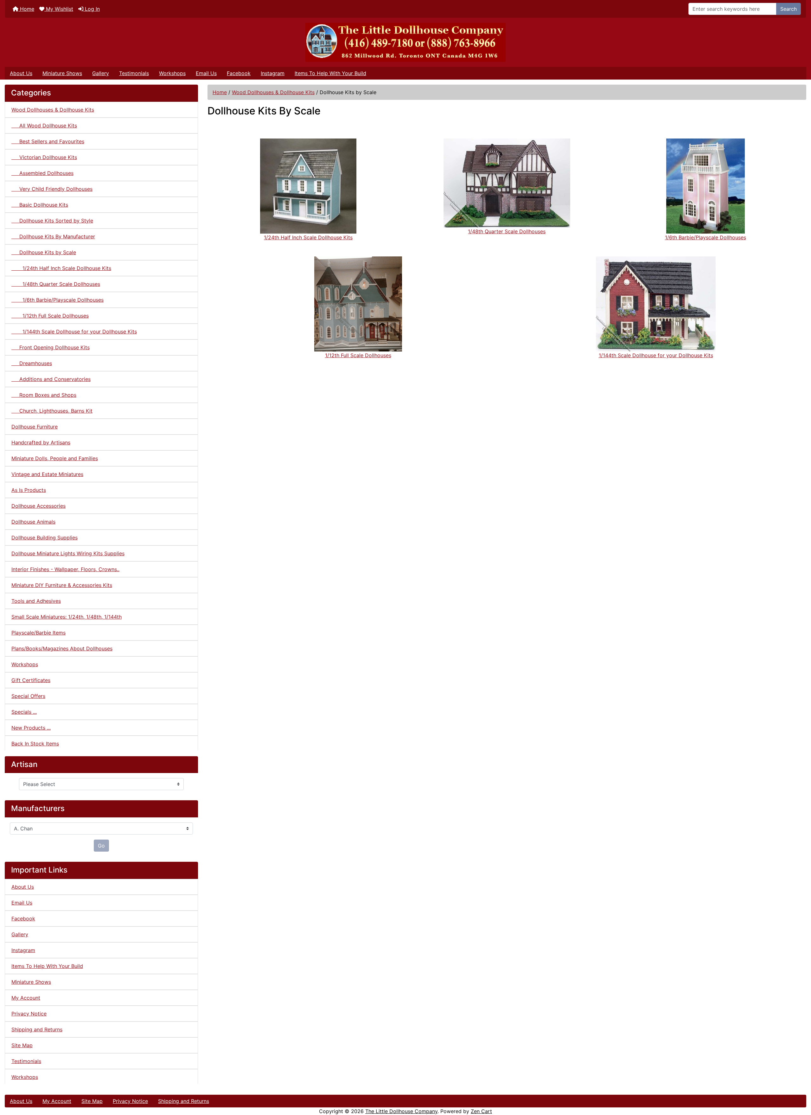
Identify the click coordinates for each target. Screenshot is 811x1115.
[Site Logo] (405, 42)
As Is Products (28, 490)
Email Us (206, 73)
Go (101, 845)
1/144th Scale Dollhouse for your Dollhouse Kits (74, 331)
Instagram (272, 73)
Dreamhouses (31, 363)
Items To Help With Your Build (330, 73)
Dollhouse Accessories (38, 506)
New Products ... (31, 728)
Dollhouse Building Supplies (44, 537)
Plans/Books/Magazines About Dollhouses (61, 648)
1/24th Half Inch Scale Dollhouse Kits (61, 268)
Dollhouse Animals (33, 522)
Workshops (172, 73)
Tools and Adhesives (36, 601)
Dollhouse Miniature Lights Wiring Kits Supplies (68, 553)
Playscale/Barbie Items (38, 632)
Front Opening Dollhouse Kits (50, 347)
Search (788, 9)
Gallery (100, 73)
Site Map (22, 1045)
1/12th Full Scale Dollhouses (50, 316)
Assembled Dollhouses (42, 173)
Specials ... (24, 712)
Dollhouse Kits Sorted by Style (52, 220)
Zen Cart (481, 1111)
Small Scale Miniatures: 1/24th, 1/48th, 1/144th (66, 617)
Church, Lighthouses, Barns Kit (52, 411)
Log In (91, 9)
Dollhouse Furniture (34, 426)
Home (26, 9)
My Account (25, 998)
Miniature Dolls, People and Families (54, 458)
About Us (21, 73)
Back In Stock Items (35, 743)
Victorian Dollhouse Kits (44, 157)
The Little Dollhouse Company (401, 1111)
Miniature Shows (62, 73)
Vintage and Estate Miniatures (47, 474)
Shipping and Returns (36, 1029)
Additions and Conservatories (51, 379)
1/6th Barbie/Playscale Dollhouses (57, 300)
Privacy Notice (29, 1013)
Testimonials (134, 73)
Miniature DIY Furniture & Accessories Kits (61, 585)
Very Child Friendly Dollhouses (52, 189)
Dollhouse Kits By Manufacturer (53, 236)
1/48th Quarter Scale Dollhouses (55, 284)
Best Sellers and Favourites (47, 141)
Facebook (239, 73)
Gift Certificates (30, 680)
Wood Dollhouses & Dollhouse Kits (273, 92)
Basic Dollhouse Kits (39, 205)
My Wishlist (58, 9)
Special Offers (28, 696)
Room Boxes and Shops (43, 395)
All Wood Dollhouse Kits (44, 125)
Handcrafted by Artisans (40, 442)
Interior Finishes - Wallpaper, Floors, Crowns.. (65, 569)
